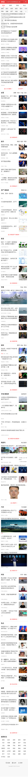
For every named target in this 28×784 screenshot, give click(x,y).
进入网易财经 (13, 390)
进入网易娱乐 (13, 186)
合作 (15, 763)
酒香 (19, 754)
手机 (14, 745)
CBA (25, 93)
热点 (24, 5)
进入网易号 (14, 503)
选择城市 (24, 394)
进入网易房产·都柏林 (13, 234)
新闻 (2, 8)
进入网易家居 (13, 283)
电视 (18, 141)
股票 (18, 345)
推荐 (10, 5)
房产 (11, 11)
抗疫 (8, 757)
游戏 (25, 748)
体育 (11, 8)
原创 (17, 5)
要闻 (3, 5)
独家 (19, 751)
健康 (14, 751)
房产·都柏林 (5, 190)
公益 (21, 11)
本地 (25, 745)
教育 (3, 751)
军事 (2, 11)
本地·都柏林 (5, 394)
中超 (22, 93)
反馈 (9, 763)
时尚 (8, 748)
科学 (21, 574)
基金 (21, 345)
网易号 (3, 443)
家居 (2, 239)
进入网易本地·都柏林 (13, 438)
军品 (21, 287)
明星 (25, 141)
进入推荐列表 (13, 733)
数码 (19, 745)
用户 (26, 2)
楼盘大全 (24, 190)
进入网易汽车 (13, 570)
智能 (25, 574)
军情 (25, 287)
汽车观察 (24, 507)
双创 (14, 754)
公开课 (8, 751)
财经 (16, 8)
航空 (25, 754)
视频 (8, 745)
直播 (7, 11)
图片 (21, 8)
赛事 (15, 93)
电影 (21, 141)
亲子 (3, 754)
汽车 (26, 8)
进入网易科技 (13, 619)
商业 (25, 345)
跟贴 (19, 748)
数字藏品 (3, 756)
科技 (16, 11)
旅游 (25, 751)
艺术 (8, 754)
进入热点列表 (13, 684)
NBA (18, 93)
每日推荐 (24, 442)
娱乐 (7, 8)
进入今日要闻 (7, 89)
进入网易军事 (13, 341)
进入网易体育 (13, 137)
